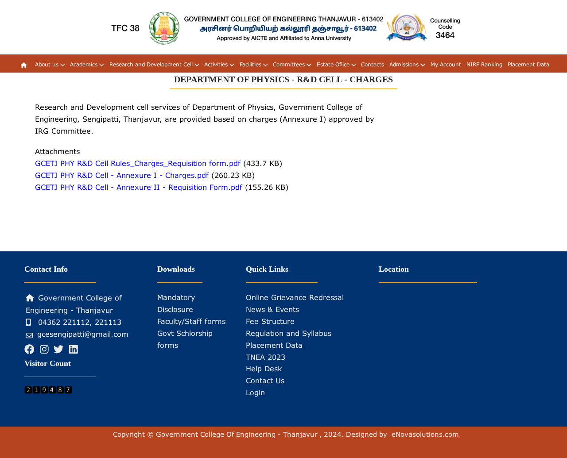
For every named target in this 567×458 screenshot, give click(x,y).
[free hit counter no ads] (84, 390)
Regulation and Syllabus (288, 333)
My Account (446, 64)
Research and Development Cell (151, 64)
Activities (216, 64)
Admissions (404, 64)
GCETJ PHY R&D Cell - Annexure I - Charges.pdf (122, 175)
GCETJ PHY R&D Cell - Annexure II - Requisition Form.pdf (138, 187)
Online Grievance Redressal (295, 297)
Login (255, 392)
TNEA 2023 (265, 357)
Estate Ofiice (333, 64)
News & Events (272, 309)
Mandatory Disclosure (176, 303)
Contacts (372, 64)
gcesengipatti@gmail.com (82, 334)
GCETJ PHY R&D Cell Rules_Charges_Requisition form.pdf (138, 163)
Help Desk (264, 368)
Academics (83, 64)
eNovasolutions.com (425, 434)
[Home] (287, 27)
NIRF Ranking (484, 64)
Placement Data (528, 64)
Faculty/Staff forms (191, 321)
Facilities (250, 64)
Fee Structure (270, 321)
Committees (289, 64)
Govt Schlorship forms (185, 339)
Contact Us (265, 380)
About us (46, 64)
